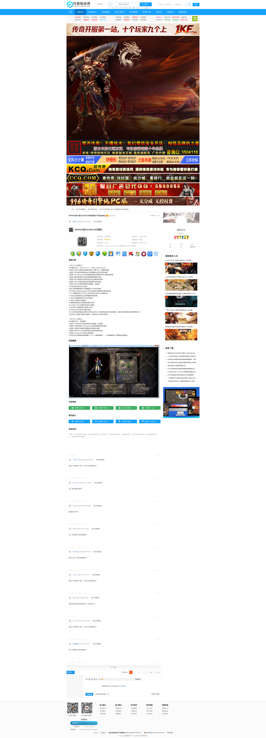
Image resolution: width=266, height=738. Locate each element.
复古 (116, 8)
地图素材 (118, 713)
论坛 (72, 209)
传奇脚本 (94, 17)
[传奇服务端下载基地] (78, 3)
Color (89, 679)
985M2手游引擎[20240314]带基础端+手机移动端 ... (114, 209)
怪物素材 (118, 20)
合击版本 (103, 711)
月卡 (113, 8)
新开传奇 (134, 713)
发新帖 (70, 672)
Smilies (102, 679)
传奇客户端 (146, 12)
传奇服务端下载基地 (68, 209)
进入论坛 (149, 708)
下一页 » (114, 667)
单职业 (125, 8)
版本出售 (78, 20)
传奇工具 (167, 17)
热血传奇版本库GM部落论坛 (117, 732)
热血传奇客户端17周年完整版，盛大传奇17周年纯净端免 (183, 353)
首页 (70, 12)
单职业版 (103, 713)
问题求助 (184, 17)
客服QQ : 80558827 (85, 723)
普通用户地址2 (103, 408)
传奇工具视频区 (81, 209)
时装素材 (135, 20)
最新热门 (165, 708)
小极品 (146, 8)
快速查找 (178, 4)
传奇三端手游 (120, 12)
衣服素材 (127, 17)
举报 (157, 455)
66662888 (76, 552)
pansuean (75, 621)
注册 (189, 4)
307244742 (76, 483)
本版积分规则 (155, 694)
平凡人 (75, 529)
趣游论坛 (75, 221)
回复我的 (165, 713)
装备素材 (118, 708)
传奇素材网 (133, 12)
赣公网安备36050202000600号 (155, 732)
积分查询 (149, 713)
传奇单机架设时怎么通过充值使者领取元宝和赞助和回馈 (183, 362)
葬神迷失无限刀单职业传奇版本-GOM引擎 (179, 327)
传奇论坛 (80, 12)
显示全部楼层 (98, 221)
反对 (86, 478)
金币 (120, 8)
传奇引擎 (159, 20)
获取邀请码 (182, 12)
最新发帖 (165, 711)
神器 (129, 8)
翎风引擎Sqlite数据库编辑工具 (175, 365)
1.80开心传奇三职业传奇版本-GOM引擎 (178, 260)
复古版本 (103, 708)
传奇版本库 (92, 12)
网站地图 (170, 732)
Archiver (95, 732)
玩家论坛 (134, 711)
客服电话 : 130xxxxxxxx (84, 726)
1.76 (109, 8)
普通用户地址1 (79, 408)
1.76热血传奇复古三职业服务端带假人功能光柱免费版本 (183, 356)
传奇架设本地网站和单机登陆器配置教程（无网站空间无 (183, 359)
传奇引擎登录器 (92, 209)
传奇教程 (103, 17)
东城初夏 (75, 644)
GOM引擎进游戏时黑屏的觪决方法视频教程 (179, 375)
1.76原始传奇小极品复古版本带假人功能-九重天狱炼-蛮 (183, 378)
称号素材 (143, 20)
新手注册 (149, 711)
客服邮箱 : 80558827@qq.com (84, 729)
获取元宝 (168, 4)
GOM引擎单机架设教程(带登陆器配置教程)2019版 (181, 369)
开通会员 (170, 12)
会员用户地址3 (126, 408)
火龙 (141, 8)
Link (94, 679)
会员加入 (103, 732)
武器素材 (118, 17)
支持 (79, 478)
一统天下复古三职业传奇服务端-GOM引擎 (179, 310)
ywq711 (75, 575)
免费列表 (194, 18)
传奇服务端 (106, 12)
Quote (97, 679)
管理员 (181, 233)
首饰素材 (143, 17)
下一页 (157, 672)
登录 (196, 4)
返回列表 (125, 672)
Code (100, 679)
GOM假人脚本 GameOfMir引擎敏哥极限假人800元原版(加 (183, 372)
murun (74, 598)
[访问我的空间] (181, 226)
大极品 (151, 8)
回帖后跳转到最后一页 (102, 694)
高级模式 (138, 679)
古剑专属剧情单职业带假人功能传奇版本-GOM (180, 293)
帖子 (111, 4)
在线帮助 (134, 708)
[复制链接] (112, 215)
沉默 (133, 8)
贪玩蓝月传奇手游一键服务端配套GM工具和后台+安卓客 (183, 381)
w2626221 (76, 506)
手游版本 (86, 17)
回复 (72, 455)
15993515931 (77, 459)
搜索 (145, 4)
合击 (137, 8)
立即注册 (123, 686)
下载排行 (159, 12)
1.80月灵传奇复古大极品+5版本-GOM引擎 (179, 277)
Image (92, 679)
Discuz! (128, 735)
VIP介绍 (160, 4)
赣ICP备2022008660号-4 (134, 732)
